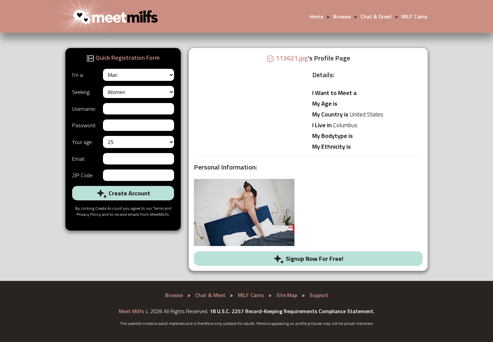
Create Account (128, 193)
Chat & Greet (376, 16)
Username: (84, 109)
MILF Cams (414, 16)
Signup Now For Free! (313, 258)
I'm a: (78, 75)
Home (316, 16)
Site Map (286, 295)
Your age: (82, 142)
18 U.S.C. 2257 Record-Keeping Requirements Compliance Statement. (292, 311)
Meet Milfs (131, 311)
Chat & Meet (210, 295)
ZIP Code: (82, 175)
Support (319, 295)
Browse (342, 16)
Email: (78, 159)
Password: (84, 125)
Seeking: (81, 92)
